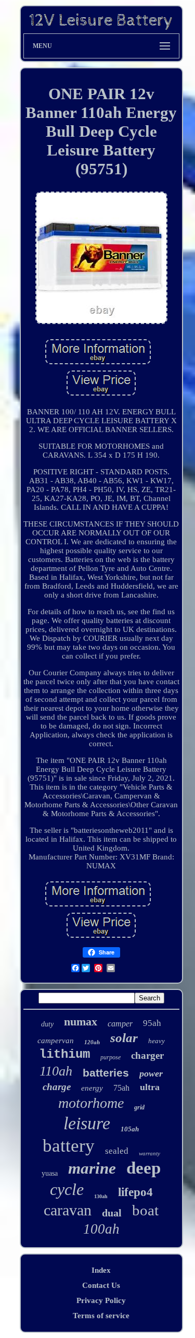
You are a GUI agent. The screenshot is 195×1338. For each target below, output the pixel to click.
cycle (67, 1189)
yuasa (50, 1173)
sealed (116, 1151)
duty (47, 1024)
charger (147, 1055)
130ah (101, 1196)
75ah (121, 1087)
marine (92, 1168)
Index (101, 1270)
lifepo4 (135, 1192)
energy (92, 1088)
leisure (86, 1123)
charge (57, 1086)
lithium (64, 1054)
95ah (152, 1023)
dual (112, 1212)
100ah (101, 1229)
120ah (92, 1042)
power (151, 1073)
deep (143, 1167)
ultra (150, 1087)
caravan (68, 1209)
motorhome (91, 1103)
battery (69, 1146)
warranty (149, 1153)
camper (120, 1023)
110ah (56, 1071)
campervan (55, 1040)
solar (124, 1038)
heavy (156, 1041)
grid (139, 1107)
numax (80, 1021)
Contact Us (101, 1285)
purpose (110, 1057)
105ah (130, 1129)
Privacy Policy (101, 1300)
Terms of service (101, 1315)
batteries (106, 1073)
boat (145, 1210)
